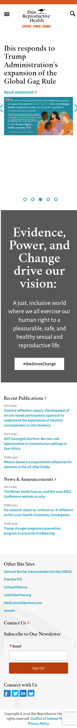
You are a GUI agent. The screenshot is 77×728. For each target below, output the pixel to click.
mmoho (9, 610)
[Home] (36, 26)
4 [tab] (48, 199)
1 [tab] (25, 199)
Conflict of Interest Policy (49, 718)
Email (16, 646)
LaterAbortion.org (17, 594)
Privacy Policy (38, 723)
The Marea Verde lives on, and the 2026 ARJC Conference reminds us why (37, 494)
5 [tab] (56, 199)
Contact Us (15, 623)
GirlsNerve (15, 587)
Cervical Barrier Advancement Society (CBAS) (38, 571)
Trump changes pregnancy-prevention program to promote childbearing (32, 531)
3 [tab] (40, 199)
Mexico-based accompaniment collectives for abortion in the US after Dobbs (38, 464)
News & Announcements (28, 479)
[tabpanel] (38, 86)
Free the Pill (13, 579)
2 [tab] (32, 199)
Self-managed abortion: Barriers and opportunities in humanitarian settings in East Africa (35, 443)
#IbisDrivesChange (39, 364)
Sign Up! (38, 668)
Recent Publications (23, 398)
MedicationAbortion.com (23, 602)
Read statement (19, 92)
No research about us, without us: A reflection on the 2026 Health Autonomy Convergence (38, 512)
